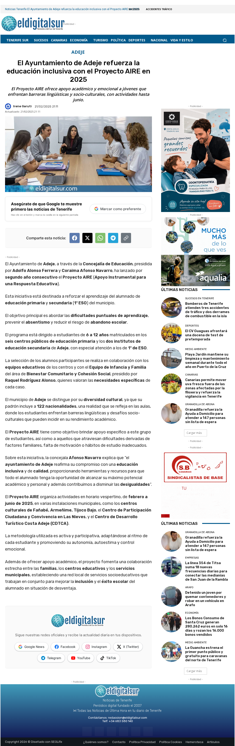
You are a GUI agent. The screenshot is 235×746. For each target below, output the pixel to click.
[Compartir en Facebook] (75, 238)
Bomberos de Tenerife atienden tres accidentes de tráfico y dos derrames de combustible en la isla (207, 310)
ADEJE (78, 52)
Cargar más (194, 433)
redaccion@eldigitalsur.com (127, 717)
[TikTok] (123, 731)
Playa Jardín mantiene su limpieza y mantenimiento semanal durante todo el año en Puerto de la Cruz (207, 360)
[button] (224, 40)
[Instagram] (99, 731)
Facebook (68, 647)
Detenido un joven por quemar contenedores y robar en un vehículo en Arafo (205, 599)
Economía (192, 613)
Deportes (192, 326)
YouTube (83, 658)
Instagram (99, 647)
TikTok (111, 658)
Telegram (54, 658)
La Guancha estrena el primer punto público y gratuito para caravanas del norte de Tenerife (206, 654)
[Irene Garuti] (8, 106)
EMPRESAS (192, 558)
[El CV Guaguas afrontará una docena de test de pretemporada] (171, 333)
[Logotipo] (33, 24)
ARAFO (189, 587)
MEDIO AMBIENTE (196, 349)
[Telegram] (111, 731)
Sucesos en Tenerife (199, 298)
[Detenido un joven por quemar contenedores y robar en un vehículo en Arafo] (171, 596)
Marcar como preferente (120, 209)
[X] (135, 731)
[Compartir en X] (87, 238)
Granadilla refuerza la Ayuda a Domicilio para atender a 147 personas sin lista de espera (205, 415)
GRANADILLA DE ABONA (199, 404)
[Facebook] (86, 731)
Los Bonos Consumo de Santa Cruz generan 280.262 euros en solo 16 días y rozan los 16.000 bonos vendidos (206, 626)
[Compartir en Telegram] (113, 238)
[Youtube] (147, 731)
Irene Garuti (22, 106)
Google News (34, 647)
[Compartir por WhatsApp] (100, 238)
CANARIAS (191, 374)
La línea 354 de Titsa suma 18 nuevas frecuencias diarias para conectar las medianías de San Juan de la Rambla (206, 571)
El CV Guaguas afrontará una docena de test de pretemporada (206, 335)
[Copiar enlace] (126, 238)
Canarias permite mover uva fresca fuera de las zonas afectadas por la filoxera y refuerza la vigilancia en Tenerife (206, 388)
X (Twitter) (131, 647)
